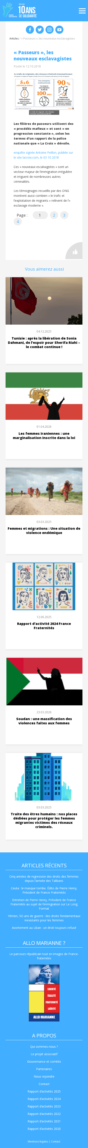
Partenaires (44, 1069)
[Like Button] (73, 250)
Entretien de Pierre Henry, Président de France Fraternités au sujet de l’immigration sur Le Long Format (44, 904)
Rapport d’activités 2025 (44, 1091)
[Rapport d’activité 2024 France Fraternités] (44, 586)
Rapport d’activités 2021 (44, 1121)
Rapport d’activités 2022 (44, 1114)
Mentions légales (38, 1141)
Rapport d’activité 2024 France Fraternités (44, 625)
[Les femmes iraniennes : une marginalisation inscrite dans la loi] (44, 396)
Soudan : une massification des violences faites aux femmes (44, 720)
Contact (44, 1084)
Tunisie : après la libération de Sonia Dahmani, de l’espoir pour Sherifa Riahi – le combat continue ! (44, 342)
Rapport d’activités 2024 (44, 1099)
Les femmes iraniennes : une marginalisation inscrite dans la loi (44, 435)
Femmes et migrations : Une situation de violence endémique (44, 530)
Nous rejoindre (44, 1076)
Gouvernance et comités (44, 1061)
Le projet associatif (44, 1054)
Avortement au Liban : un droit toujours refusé (44, 928)
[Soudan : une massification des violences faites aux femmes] (44, 681)
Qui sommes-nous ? (44, 1046)
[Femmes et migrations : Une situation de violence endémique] (44, 491)
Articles (14, 38)
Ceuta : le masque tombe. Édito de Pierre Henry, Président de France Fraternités (44, 890)
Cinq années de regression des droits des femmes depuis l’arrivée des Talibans (44, 878)
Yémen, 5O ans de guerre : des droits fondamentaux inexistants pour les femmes (44, 918)
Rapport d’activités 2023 (44, 1106)
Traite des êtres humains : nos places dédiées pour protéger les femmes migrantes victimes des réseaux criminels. (44, 820)
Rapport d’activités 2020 (44, 1129)
